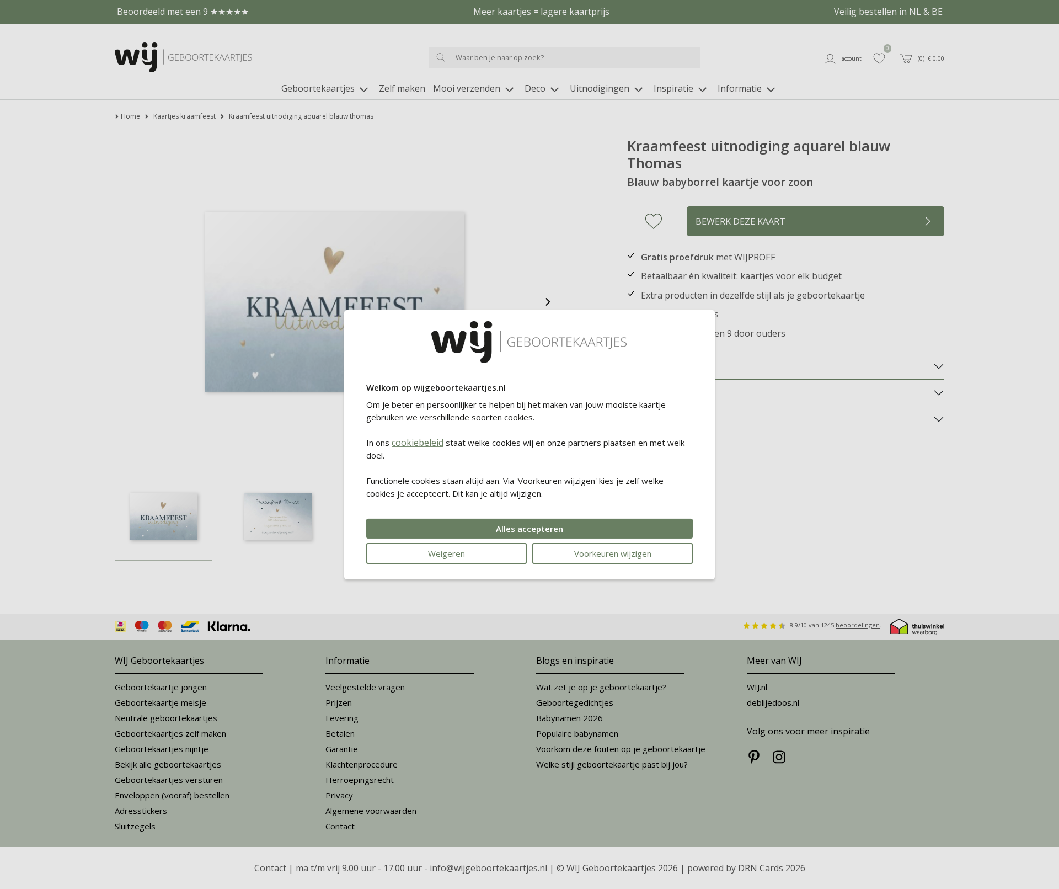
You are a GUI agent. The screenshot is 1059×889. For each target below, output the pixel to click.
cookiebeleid (417, 442)
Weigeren (446, 553)
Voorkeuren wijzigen (612, 553)
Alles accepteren (529, 528)
